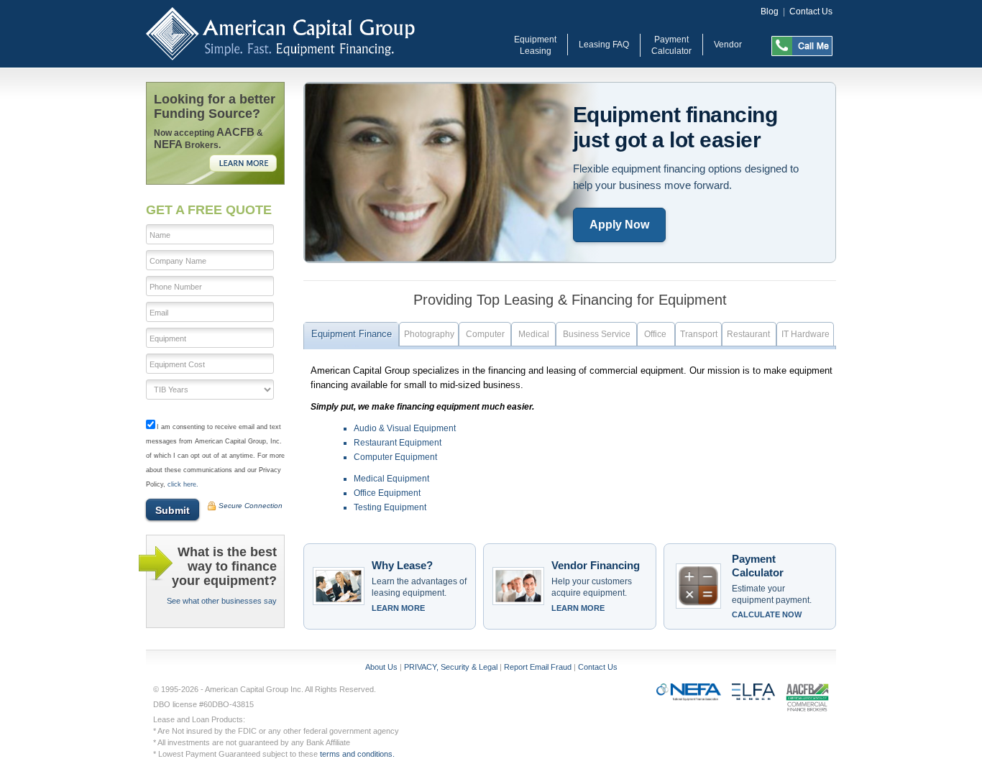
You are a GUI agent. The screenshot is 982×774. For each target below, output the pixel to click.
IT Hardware (805, 334)
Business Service (597, 334)
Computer (485, 334)
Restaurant (749, 334)
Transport (698, 334)
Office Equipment (387, 493)
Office (656, 334)
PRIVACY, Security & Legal (450, 667)
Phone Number (176, 286)
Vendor (728, 45)
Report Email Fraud (538, 667)
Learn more (398, 608)
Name (160, 235)
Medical (533, 334)
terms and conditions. (357, 754)
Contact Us (810, 11)
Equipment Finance (351, 333)
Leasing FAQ (604, 45)
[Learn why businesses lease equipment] (338, 586)
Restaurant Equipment (397, 443)
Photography (429, 334)
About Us (381, 667)
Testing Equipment (390, 507)
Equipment (168, 338)
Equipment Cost (177, 364)
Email (159, 312)
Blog (770, 11)
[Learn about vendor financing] (518, 586)
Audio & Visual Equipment (405, 428)
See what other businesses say (222, 600)
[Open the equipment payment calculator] (699, 586)
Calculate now (767, 614)
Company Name (178, 261)
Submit (172, 510)
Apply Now (619, 224)
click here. (183, 484)
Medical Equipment (391, 479)
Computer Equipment (395, 457)
